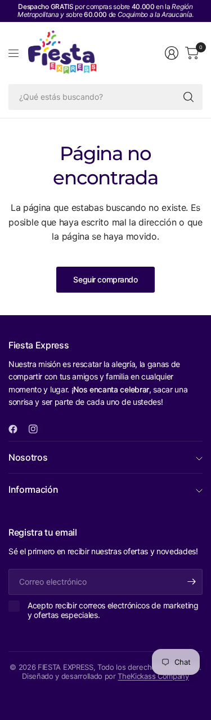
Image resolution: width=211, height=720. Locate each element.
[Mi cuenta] (171, 53)
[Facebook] (17, 429)
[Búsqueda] (188, 97)
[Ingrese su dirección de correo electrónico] (191, 582)
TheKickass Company (153, 676)
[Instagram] (38, 429)
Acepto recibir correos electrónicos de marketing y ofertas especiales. (113, 610)
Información (33, 489)
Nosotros (27, 457)
